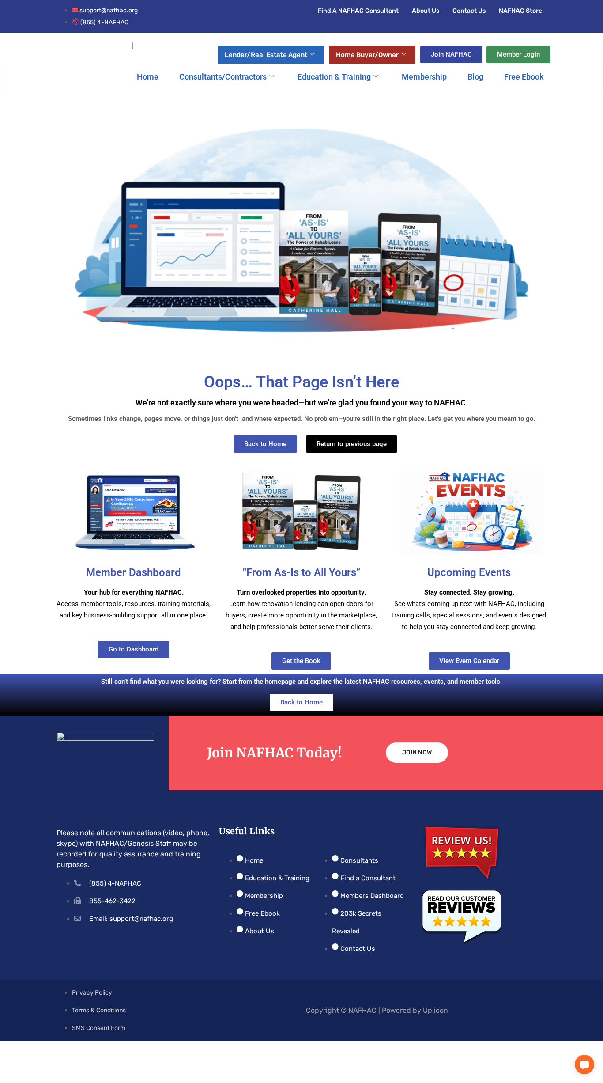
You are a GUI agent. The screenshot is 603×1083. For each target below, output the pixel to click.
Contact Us (469, 11)
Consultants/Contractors (223, 76)
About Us (425, 11)
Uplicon (435, 1010)
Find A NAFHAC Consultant (358, 11)
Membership (424, 76)
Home (147, 76)
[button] (584, 1064)
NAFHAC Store (520, 11)
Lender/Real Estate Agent (266, 55)
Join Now (417, 752)
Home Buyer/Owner (367, 55)
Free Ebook (524, 76)
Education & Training (334, 76)
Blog (475, 76)
